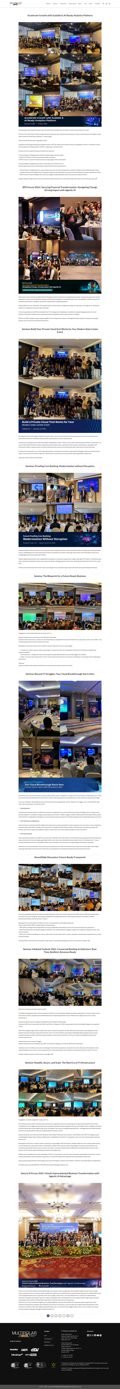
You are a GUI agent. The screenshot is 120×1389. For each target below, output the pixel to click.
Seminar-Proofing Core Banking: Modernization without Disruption (60, 466)
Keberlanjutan (73, 3)
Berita (80, 3)
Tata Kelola (63, 3)
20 (68, 1316)
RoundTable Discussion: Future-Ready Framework (60, 857)
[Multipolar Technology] (16, 3)
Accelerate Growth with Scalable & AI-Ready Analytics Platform (60, 15)
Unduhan (97, 3)
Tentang (48, 3)
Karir (85, 3)
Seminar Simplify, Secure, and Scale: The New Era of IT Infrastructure (60, 1062)
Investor (55, 3)
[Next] (71, 1315)
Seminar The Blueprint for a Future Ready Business (60, 576)
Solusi (90, 3)
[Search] (109, 3)
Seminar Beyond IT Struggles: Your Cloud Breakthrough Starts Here (60, 674)
